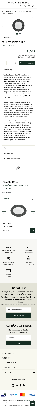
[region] (18, 25)
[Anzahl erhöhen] (15, 63)
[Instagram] (13, 385)
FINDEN (18, 343)
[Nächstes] (34, 25)
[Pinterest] (24, 385)
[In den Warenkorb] (32, 230)
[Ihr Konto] (29, 6)
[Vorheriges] (3, 25)
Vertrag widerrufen (18, 379)
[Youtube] (17, 385)
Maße (5, 148)
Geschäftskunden (10, 363)
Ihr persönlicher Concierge (12, 158)
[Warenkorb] (33, 6)
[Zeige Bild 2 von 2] (20, 33)
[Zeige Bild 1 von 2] (17, 33)
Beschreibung (8, 69)
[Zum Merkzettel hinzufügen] (33, 17)
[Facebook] (20, 385)
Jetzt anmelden (18, 315)
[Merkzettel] (25, 6)
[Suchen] (20, 6)
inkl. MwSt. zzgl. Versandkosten (27, 55)
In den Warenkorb (29, 63)
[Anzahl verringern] (8, 63)
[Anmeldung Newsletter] (32, 403)
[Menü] (4, 6)
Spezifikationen (8, 153)
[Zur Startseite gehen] (18, 2)
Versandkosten (27, 400)
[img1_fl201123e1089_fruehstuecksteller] (18, 25)
